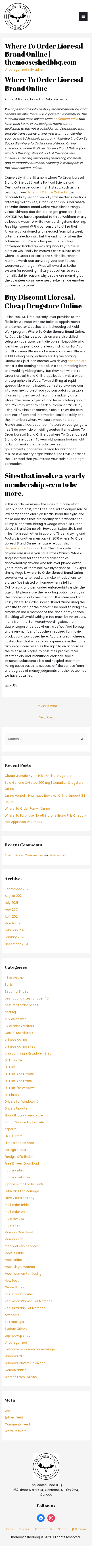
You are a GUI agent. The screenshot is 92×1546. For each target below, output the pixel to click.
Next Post (46, 717)
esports (10, 1129)
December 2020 (17, 944)
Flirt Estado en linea (19, 1143)
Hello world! (57, 855)
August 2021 (14, 896)
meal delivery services (22, 1246)
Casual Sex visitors (19, 1033)
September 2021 (17, 889)
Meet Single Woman (20, 1267)
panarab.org (77, 361)
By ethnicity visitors (19, 1026)
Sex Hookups (14, 1322)
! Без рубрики (14, 978)
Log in (9, 1410)
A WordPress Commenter (24, 855)
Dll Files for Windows (20, 1088)
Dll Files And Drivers (19, 1074)
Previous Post (46, 706)
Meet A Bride (14, 1253)
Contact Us (43, 1529)
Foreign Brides (15, 1150)
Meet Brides (14, 1260)
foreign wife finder (19, 1157)
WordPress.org (16, 1431)
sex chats (12, 1315)
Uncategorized (16, 70)
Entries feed (14, 1417)
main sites (12, 1225)
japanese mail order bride (24, 1184)
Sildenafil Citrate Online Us (47, 192)
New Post (12, 1281)
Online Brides (14, 1287)
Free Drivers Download (22, 1163)
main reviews (15, 1219)
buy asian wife (16, 1019)
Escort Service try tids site (24, 1122)
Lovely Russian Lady (19, 1198)
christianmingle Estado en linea (28, 1053)
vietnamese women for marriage (30, 1349)
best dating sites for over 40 (27, 998)
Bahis (9, 985)
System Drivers (16, 1329)
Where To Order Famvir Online (27, 809)
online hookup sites (19, 1294)
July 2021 (11, 903)
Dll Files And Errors (18, 1081)
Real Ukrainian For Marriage (25, 1308)
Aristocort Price (66, 119)
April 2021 (12, 917)
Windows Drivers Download (25, 1363)
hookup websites (17, 1177)
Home (9, 1529)
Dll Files (10, 1067)
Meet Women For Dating (23, 1274)
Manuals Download (19, 1232)
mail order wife (16, 1212)
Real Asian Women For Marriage (28, 1301)
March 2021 (13, 923)
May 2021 (11, 910)
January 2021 (14, 937)
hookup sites (14, 1170)
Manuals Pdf (14, 1239)
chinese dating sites (20, 1046)
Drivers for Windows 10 (22, 1101)
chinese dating (16, 1040)
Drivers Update (16, 1108)
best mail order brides (21, 1005)
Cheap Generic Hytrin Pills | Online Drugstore (38, 776)
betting (10, 1012)
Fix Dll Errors (13, 1136)
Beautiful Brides (16, 991)
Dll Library (12, 1095)
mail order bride (17, 1205)
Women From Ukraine (21, 1377)
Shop (62, 1529)
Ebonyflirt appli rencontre (24, 1115)
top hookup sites (17, 1336)
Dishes (24, 1529)
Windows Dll (14, 1356)
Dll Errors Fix (13, 1060)
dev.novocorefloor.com (22, 548)
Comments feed (17, 1424)
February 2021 (15, 930)
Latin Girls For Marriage (22, 1191)
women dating (16, 1370)
